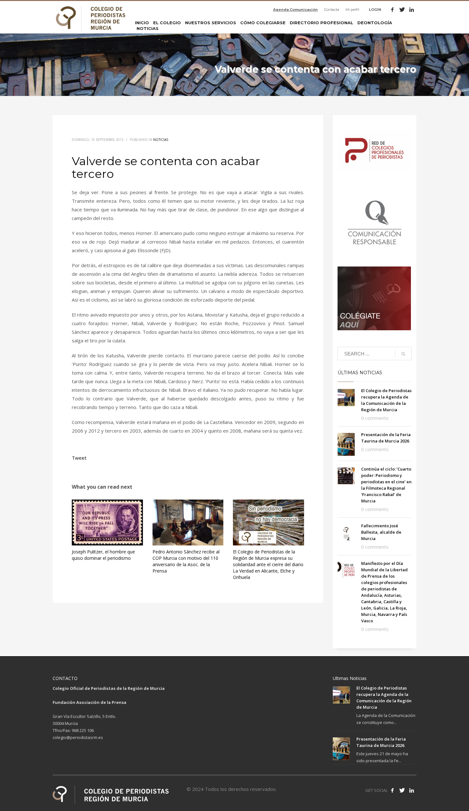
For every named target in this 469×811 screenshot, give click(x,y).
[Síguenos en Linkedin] (411, 790)
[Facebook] (392, 9)
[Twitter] (402, 9)
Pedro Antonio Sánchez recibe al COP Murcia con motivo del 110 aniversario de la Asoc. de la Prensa (186, 561)
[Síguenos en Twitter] (402, 790)
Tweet (79, 458)
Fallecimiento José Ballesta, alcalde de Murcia (381, 532)
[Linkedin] (411, 9)
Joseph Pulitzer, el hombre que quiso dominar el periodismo (103, 555)
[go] (403, 354)
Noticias (160, 139)
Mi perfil (352, 9)
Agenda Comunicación (295, 9)
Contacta (331, 9)
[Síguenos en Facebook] (392, 790)
